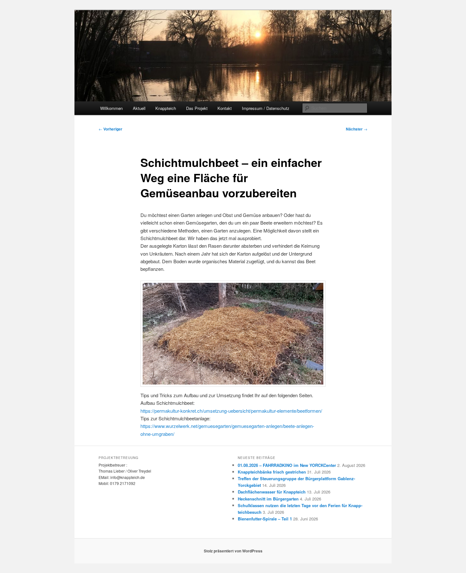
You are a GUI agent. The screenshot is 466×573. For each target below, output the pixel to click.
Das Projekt (197, 108)
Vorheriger (110, 129)
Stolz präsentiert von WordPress (233, 551)
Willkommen (111, 108)
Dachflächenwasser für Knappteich (272, 492)
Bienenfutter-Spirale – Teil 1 (265, 519)
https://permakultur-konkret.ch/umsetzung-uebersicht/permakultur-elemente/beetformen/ (231, 410)
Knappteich (165, 108)
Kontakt (224, 108)
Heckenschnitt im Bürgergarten (268, 499)
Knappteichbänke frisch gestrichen (272, 472)
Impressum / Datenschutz (265, 108)
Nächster (356, 129)
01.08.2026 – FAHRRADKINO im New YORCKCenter (287, 465)
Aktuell (139, 108)
